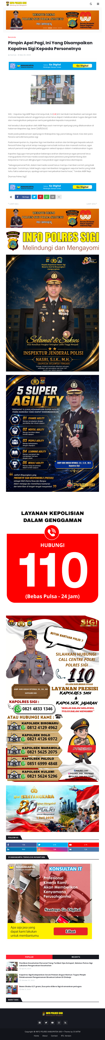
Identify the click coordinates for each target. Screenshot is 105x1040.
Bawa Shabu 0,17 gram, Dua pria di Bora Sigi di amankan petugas (50, 986)
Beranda (12, 37)
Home (36, 1036)
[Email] (53, 197)
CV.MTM (76, 1032)
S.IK (54, 114)
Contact (54, 1036)
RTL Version (66, 1036)
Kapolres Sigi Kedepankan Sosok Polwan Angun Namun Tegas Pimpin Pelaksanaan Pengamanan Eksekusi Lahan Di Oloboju (52, 976)
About (45, 1036)
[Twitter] (34, 197)
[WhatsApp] (46, 197)
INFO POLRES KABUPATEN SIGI (49, 1032)
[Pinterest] (40, 197)
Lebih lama (91, 204)
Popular (29, 957)
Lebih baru (13, 204)
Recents (76, 957)
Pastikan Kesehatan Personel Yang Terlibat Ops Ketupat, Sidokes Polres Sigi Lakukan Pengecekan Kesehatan (55, 964)
